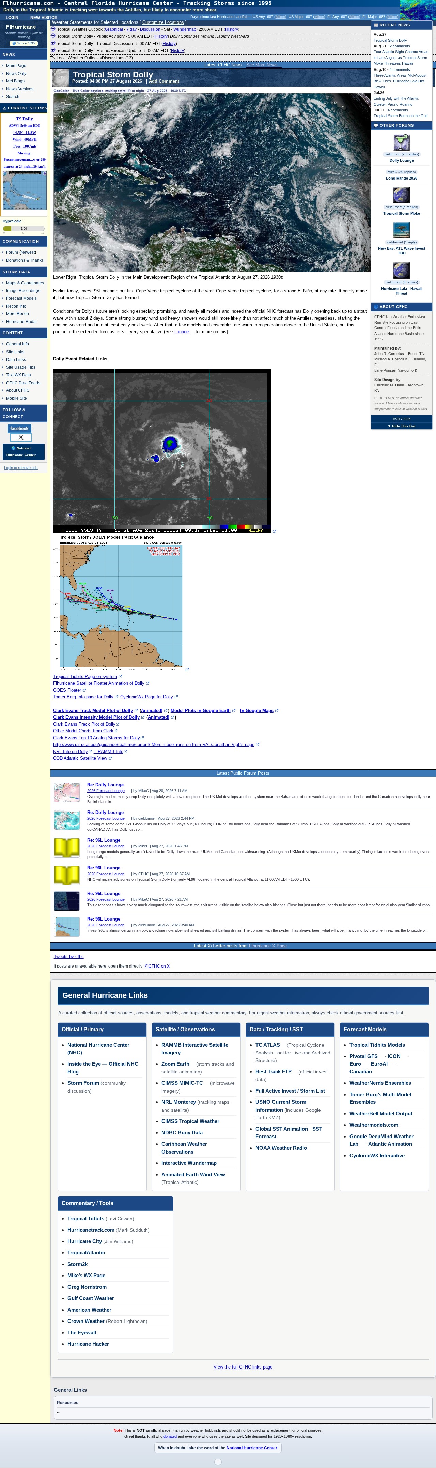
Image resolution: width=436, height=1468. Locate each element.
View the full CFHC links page (243, 1367)
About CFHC (18, 390)
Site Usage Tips (20, 367)
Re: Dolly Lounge (105, 785)
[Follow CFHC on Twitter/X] (23, 437)
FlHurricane (21, 27)
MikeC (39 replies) (402, 172)
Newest (28, 252)
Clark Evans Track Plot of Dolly (84, 724)
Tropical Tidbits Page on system (85, 676)
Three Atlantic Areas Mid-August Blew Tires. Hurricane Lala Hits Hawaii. (400, 81)
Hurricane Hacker (88, 1344)
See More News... (264, 64)
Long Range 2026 (401, 178)
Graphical (114, 29)
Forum (12, 252)
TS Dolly (24, 119)
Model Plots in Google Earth (201, 710)
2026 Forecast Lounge (106, 791)
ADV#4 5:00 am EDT (24, 125)
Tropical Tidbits (85, 1218)
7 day (131, 29)
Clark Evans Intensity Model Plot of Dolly (96, 717)
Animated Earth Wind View (193, 1174)
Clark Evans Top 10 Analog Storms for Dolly (96, 737)
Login (12, 17)
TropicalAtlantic (86, 1252)
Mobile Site (16, 398)
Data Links (16, 359)
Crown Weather (86, 1321)
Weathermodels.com (373, 1125)
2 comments (400, 46)
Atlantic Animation (390, 1144)
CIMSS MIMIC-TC (182, 1083)
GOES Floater (67, 690)
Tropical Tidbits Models (377, 1045)
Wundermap (184, 29)
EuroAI (379, 1064)
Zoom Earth (175, 1064)
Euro (355, 1064)
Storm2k (77, 1264)
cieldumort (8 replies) (402, 282)
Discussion (150, 29)
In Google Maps (257, 710)
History (231, 29)
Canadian (360, 1072)
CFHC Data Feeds (23, 383)
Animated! (151, 710)
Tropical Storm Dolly (390, 40)
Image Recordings (23, 290)
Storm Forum (83, 1083)
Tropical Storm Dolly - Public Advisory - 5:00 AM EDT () (152, 36)
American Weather (89, 1310)
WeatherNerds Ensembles (380, 1083)
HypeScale (12, 221)
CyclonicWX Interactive (377, 1155)
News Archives (19, 89)
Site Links (15, 352)
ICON (394, 1056)
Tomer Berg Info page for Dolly (83, 696)
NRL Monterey (178, 1102)
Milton (280, 17)
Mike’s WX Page (86, 1275)
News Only (16, 73)
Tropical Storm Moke (401, 213)
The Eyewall (81, 1332)
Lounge (182, 331)
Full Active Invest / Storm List (290, 1091)
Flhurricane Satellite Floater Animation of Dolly (98, 683)
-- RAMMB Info (108, 751)
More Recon (17, 313)
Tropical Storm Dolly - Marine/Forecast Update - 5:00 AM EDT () (120, 50)
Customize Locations (163, 22)
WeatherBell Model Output (380, 1113)
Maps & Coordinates (25, 283)
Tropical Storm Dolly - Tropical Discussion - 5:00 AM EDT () (116, 43)
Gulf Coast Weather (90, 1298)
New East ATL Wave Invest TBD (401, 250)
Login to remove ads (21, 468)
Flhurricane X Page (268, 945)
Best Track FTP (273, 1072)
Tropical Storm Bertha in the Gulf (400, 116)
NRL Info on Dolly (70, 751)
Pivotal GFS (363, 1056)
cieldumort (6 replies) (402, 207)
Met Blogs (15, 81)
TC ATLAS (267, 1045)
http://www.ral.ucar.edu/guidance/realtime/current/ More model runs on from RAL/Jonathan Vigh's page (153, 744)
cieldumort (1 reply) (402, 242)
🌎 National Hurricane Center (21, 451)
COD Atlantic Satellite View (80, 758)
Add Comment (164, 81)
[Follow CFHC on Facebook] (23, 428)
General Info (17, 344)
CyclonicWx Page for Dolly (146, 696)
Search (12, 96)
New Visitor (44, 17)
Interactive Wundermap (189, 1163)
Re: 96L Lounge (103, 840)
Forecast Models (21, 298)
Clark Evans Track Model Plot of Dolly (93, 710)
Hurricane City (84, 1241)
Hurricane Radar (21, 321)
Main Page (16, 65)
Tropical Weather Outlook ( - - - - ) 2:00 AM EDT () (147, 29)
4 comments (400, 69)
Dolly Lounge (402, 160)
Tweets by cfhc (69, 956)
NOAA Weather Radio (281, 1148)
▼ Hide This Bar (402, 426)
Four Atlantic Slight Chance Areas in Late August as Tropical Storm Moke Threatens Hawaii (401, 57)
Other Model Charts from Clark (83, 730)
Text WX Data (18, 375)
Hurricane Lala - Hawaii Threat (401, 291)
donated (170, 1436)
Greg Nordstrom (87, 1287)
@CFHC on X (157, 966)
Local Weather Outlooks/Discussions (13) (94, 58)
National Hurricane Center (252, 1448)
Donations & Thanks (25, 260)
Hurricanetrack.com (90, 1230)
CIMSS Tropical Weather (190, 1121)
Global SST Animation (281, 1129)
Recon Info (16, 306)
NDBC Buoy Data (182, 1132)
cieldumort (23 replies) (402, 154)
